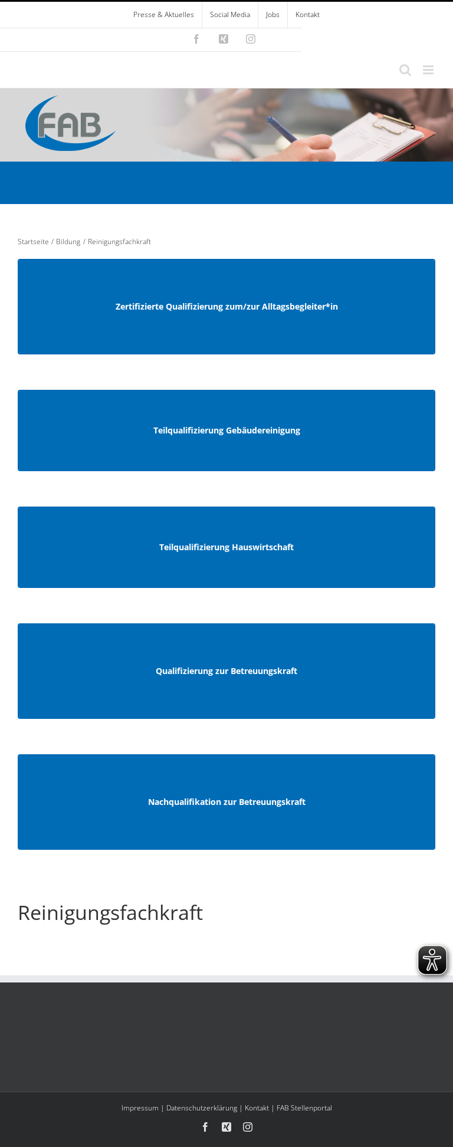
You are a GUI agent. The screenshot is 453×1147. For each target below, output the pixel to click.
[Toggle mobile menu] (429, 70)
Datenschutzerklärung (201, 1108)
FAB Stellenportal (304, 1108)
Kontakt (257, 1108)
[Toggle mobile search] (405, 70)
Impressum (140, 1108)
